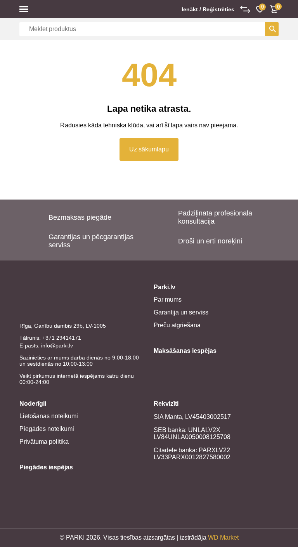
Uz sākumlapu (149, 149)
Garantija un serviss (181, 312)
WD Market (223, 537)
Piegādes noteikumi (46, 428)
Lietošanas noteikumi (48, 416)
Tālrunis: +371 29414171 (50, 338)
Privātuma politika (44, 441)
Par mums (168, 299)
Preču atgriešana (177, 325)
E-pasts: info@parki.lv (46, 345)
